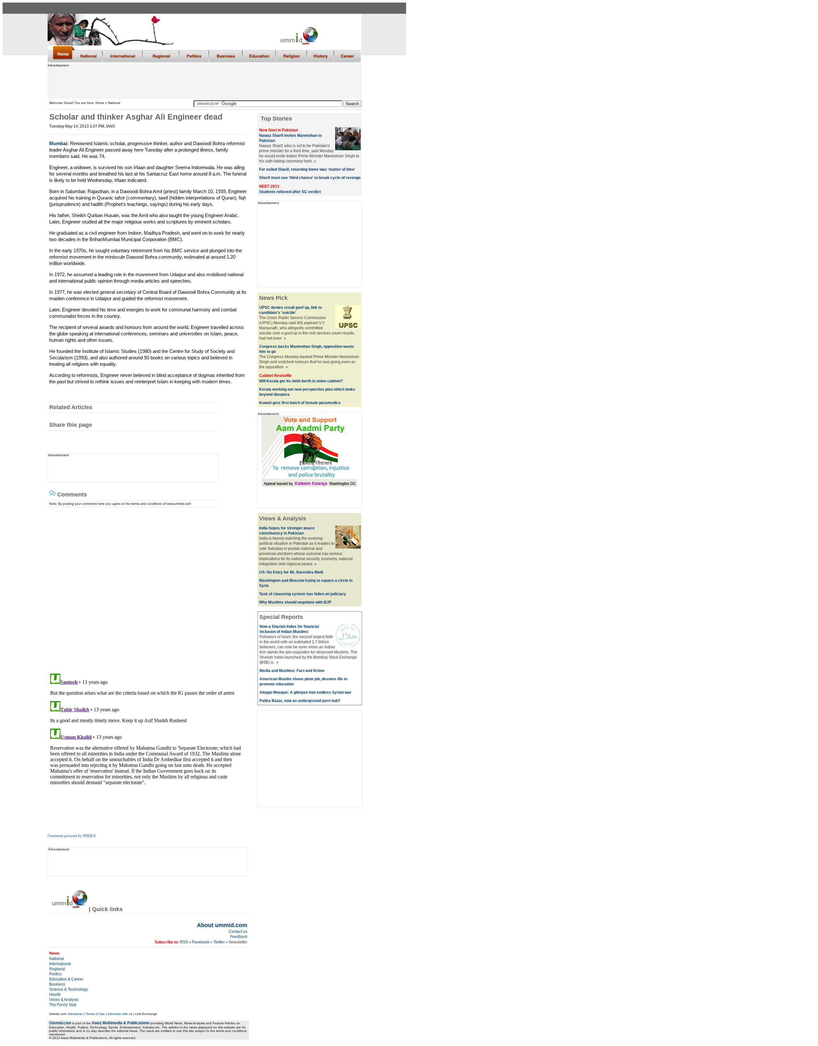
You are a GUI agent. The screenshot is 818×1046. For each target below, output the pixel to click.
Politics (55, 974)
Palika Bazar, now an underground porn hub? (299, 701)
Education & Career (66, 979)
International (60, 964)
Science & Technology (68, 989)
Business (57, 984)
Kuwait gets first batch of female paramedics (300, 403)
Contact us (238, 931)
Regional (57, 969)
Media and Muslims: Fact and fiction (291, 670)
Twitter (219, 942)
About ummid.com (222, 925)
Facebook (200, 942)
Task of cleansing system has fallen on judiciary (302, 594)
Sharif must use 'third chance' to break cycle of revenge (310, 178)
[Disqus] (145, 587)
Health (55, 994)
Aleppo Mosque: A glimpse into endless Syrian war (305, 692)
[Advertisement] (204, 81)
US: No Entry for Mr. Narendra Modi (291, 572)
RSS (184, 942)
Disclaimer (75, 1014)
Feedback (238, 936)
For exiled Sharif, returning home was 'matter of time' (307, 169)
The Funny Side (63, 1005)
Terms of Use (95, 1014)
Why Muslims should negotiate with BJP (295, 602)
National (56, 958)
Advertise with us (119, 1014)
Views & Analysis (64, 999)
